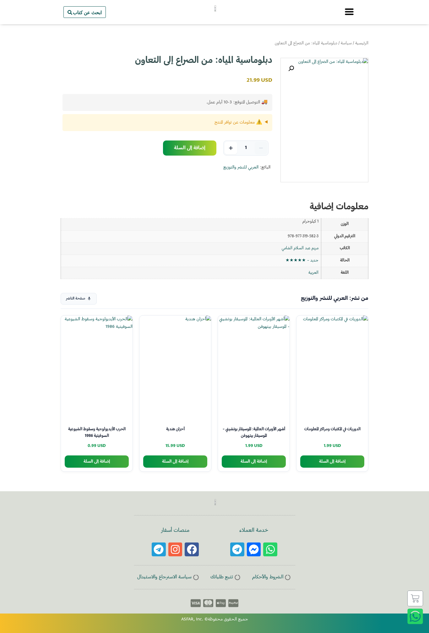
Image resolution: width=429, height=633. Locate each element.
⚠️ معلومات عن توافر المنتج (238, 122)
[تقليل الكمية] (261, 148)
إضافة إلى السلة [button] (332, 461)
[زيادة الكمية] (231, 148)
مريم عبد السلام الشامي (300, 248)
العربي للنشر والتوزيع (240, 167)
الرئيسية (361, 43)
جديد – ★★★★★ (301, 260)
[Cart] (415, 598)
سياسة (346, 43)
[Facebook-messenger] (254, 549)
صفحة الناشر (75, 299)
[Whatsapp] (270, 549)
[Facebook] (192, 549)
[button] (291, 68)
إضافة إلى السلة (189, 148)
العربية (313, 273)
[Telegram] (237, 549)
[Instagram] (175, 549)
